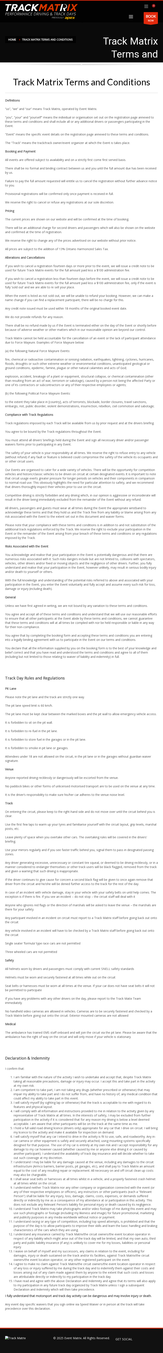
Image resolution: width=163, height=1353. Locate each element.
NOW (151, 18)
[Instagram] (155, 1339)
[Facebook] (138, 1339)
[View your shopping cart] (155, 6)
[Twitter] (146, 1339)
